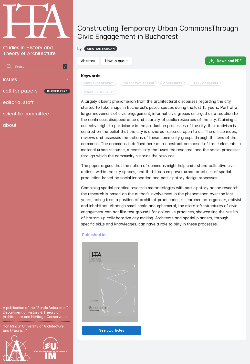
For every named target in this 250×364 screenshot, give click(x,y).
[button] (66, 79)
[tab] (88, 61)
